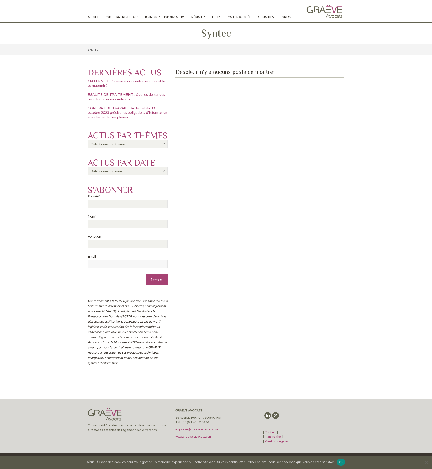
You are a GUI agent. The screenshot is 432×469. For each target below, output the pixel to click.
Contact (271, 432)
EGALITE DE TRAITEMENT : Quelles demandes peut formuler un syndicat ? (126, 96)
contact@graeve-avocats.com (108, 337)
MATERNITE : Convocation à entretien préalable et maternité (126, 83)
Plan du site (273, 437)
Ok (341, 462)
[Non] (426, 462)
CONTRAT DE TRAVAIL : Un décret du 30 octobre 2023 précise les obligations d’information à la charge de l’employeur (127, 112)
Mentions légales (277, 441)
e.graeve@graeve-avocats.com (198, 429)
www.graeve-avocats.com (194, 436)
